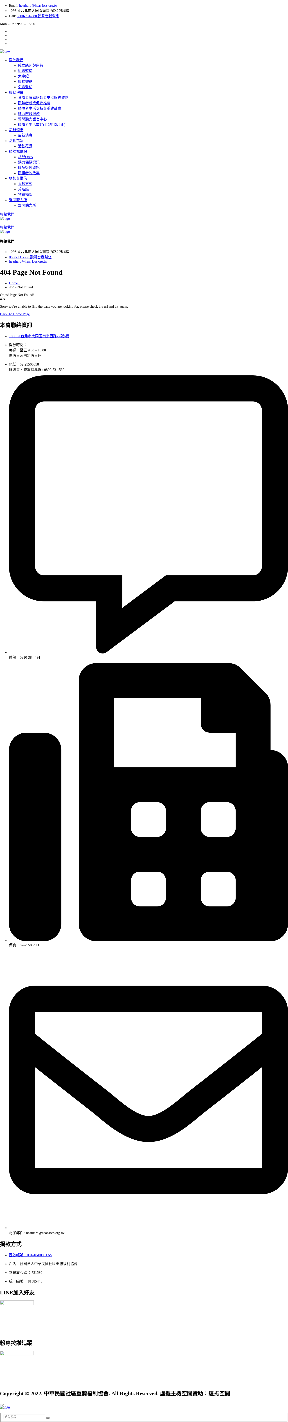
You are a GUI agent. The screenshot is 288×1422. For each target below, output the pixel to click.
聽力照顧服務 (29, 114)
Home (14, 283)
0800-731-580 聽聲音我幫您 (38, 16)
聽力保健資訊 (29, 162)
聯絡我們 (7, 214)
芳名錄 (23, 189)
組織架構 (25, 71)
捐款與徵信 (18, 178)
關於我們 (16, 60)
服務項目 (16, 92)
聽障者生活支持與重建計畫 (39, 108)
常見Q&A (25, 157)
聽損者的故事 (29, 173)
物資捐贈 (25, 194)
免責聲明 (25, 87)
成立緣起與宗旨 (30, 65)
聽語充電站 (18, 151)
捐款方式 (25, 184)
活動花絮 (16, 141)
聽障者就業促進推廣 (34, 103)
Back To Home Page (15, 314)
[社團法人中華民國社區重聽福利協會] (5, 51)
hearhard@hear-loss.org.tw (38, 5)
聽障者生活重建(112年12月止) (41, 124)
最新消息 (16, 130)
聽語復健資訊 (29, 168)
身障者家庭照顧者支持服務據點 (43, 98)
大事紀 (23, 76)
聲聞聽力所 (18, 200)
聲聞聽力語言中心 (32, 119)
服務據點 (25, 81)
